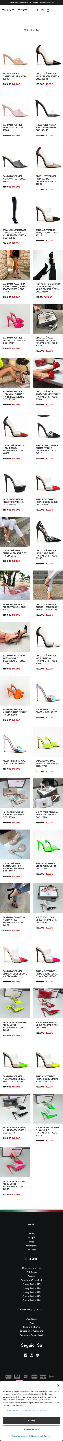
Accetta (31, 1420)
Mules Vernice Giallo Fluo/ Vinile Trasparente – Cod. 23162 (15, 1026)
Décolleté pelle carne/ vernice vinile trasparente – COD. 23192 (14, 867)
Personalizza (31, 1245)
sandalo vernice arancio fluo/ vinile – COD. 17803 (14, 712)
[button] (58, 1385)
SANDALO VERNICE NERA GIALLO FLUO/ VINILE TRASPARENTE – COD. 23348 (14, 395)
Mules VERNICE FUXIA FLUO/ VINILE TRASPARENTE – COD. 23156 (14, 1185)
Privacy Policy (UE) (31, 1284)
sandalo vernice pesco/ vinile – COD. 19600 (14, 607)
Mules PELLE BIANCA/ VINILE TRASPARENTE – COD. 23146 (47, 815)
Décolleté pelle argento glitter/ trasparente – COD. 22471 (46, 341)
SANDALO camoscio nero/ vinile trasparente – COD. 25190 (14, 921)
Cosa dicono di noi (31, 1268)
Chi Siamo (31, 1272)
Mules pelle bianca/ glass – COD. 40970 (14, 762)
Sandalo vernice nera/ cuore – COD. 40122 (47, 232)
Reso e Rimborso (31, 1327)
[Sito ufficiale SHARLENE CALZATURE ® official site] (15, 10)
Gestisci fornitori (12, 1410)
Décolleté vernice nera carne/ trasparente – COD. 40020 (46, 180)
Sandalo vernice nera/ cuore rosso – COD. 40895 (48, 502)
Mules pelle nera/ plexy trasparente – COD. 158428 (14, 502)
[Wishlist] (41, 10)
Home (32, 1233)
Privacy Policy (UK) (31, 1288)
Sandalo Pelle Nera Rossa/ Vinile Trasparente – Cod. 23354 (14, 659)
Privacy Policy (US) (31, 1292)
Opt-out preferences (19, 1436)
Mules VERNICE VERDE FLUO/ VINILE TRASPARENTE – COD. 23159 (47, 1131)
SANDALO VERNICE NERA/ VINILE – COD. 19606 (14, 179)
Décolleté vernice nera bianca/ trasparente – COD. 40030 (46, 659)
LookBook (31, 1249)
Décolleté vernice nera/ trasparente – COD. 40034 (47, 76)
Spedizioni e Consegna (31, 1331)
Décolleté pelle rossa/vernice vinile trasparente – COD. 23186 (47, 395)
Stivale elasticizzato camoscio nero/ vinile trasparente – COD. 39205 (14, 233)
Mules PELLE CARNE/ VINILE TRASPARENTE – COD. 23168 (14, 815)
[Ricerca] (35, 10)
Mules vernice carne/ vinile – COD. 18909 (14, 76)
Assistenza (31, 1319)
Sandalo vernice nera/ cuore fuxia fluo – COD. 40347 (46, 974)
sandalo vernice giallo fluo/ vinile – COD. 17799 (47, 763)
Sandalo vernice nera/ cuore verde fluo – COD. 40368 (13, 1079)
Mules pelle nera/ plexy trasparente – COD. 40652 (47, 127)
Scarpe (31, 1237)
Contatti (31, 1276)
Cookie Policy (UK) (31, 1300)
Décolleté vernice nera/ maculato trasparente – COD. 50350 (46, 554)
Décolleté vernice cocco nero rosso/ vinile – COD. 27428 (47, 607)
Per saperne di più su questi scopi (33, 1410)
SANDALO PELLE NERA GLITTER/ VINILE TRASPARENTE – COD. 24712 (47, 449)
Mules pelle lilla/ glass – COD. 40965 (46, 711)
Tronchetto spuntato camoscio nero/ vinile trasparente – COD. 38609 (48, 287)
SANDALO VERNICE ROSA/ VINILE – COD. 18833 (14, 127)
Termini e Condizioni (31, 1280)
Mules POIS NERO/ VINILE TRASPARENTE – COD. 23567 (47, 920)
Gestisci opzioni (31, 1428)
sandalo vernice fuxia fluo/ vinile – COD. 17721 (14, 340)
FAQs (31, 1323)
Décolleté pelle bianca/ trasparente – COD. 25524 (15, 553)
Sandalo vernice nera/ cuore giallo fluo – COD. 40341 (47, 1079)
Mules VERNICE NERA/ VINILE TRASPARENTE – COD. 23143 (14, 1130)
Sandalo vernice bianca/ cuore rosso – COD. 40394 (15, 974)
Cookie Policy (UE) (31, 1296)
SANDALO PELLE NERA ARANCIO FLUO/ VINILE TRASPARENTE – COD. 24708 (14, 287)
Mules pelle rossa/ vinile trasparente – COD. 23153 (47, 1025)
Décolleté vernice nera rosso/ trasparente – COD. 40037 (14, 449)
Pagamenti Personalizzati (31, 1335)
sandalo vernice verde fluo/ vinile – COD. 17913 (47, 866)
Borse (31, 1241)
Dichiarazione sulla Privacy (39, 1436)
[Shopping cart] (46, 10)
